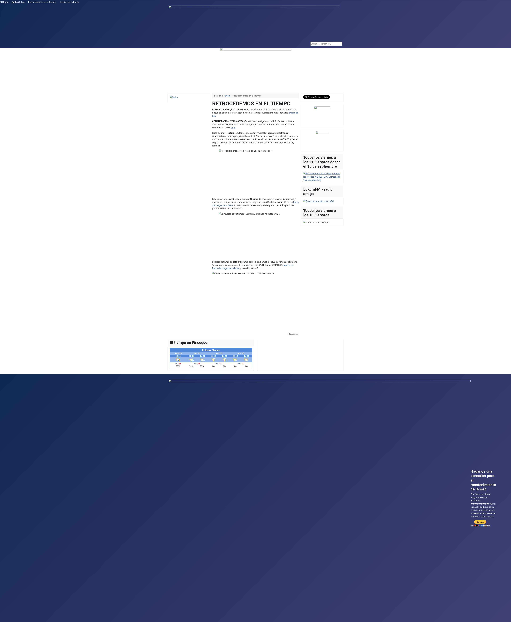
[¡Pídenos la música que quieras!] (322, 137)
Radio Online (18, 2)
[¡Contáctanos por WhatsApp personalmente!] (322, 114)
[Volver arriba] (507, 618)
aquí (233, 127)
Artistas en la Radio (69, 2)
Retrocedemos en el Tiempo (42, 2)
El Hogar (4, 2)
